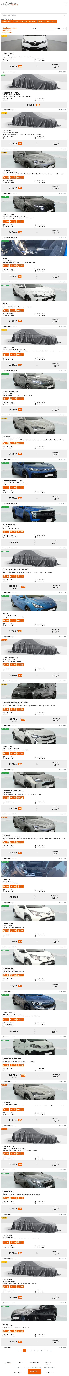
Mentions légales (34, 1362)
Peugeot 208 (32, 21)
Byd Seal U (42, 21)
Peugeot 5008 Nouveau (20, 21)
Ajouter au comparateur (10, 71)
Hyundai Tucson (51, 21)
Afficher (58, 28)
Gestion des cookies (48, 1363)
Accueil (21, 1362)
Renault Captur (6, 21)
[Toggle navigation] (65, 4)
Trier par (33, 28)
